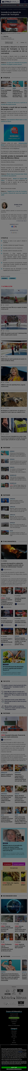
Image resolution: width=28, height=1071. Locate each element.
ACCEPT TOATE (14, 1067)
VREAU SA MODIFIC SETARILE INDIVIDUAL (14, 1069)
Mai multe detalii (20, 1051)
